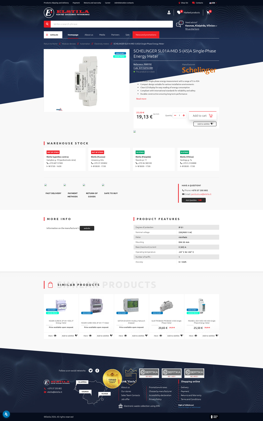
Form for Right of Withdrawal (189, 407)
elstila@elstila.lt (54, 392)
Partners (115, 34)
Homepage (73, 34)
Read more (141, 98)
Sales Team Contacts (130, 395)
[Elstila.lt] (66, 13)
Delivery (184, 387)
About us (89, 34)
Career (107, 3)
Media (102, 34)
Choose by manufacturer (160, 391)
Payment (76, 3)
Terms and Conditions (191, 399)
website (87, 228)
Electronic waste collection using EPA (142, 405)
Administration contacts (124, 3)
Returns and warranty (92, 3)
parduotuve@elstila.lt (201, 194)
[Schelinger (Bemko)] (200, 70)
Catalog (54, 35)
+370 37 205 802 (199, 190)
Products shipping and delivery (56, 3)
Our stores (126, 391)
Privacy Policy (155, 399)
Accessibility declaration (160, 395)
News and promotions (146, 34)
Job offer (125, 399)
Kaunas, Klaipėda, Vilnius (200, 25)
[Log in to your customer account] (169, 12)
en (213, 2)
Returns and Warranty (191, 395)
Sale (127, 34)
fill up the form (192, 28)
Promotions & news (158, 387)
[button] (6, 414)
